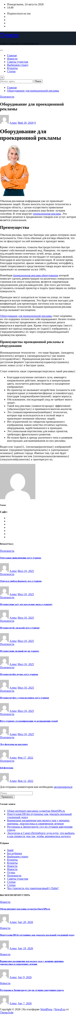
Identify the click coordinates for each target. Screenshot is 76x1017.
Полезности (14, 875)
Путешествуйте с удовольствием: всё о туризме (24, 697)
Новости (12, 58)
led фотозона (6, 767)
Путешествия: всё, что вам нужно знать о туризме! (26, 604)
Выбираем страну (17, 64)
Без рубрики (14, 853)
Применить (7, 797)
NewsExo (59, 1009)
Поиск (38, 81)
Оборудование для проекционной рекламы (33, 90)
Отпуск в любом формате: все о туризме (21, 581)
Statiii (10, 850)
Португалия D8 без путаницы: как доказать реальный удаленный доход (37, 935)
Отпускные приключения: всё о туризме (20, 557)
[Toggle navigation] (1, 50)
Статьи (11, 71)
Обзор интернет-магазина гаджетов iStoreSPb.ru (36, 810)
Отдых (11, 872)
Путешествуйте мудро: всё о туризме (19, 674)
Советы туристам (17, 61)
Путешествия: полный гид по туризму (19, 651)
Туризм (9, 35)
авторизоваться (63, 786)
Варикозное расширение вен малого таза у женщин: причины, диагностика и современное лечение (38, 822)
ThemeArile (6, 1012)
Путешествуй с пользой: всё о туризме (20, 627)
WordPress (46, 1009)
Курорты (12, 68)
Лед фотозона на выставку (14, 744)
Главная (12, 55)
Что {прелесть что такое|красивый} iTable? (33, 888)
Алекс (13, 122)
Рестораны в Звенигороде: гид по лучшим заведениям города (32, 990)
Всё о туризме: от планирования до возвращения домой (29, 721)
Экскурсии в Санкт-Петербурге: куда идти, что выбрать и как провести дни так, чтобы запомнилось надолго (41, 835)
